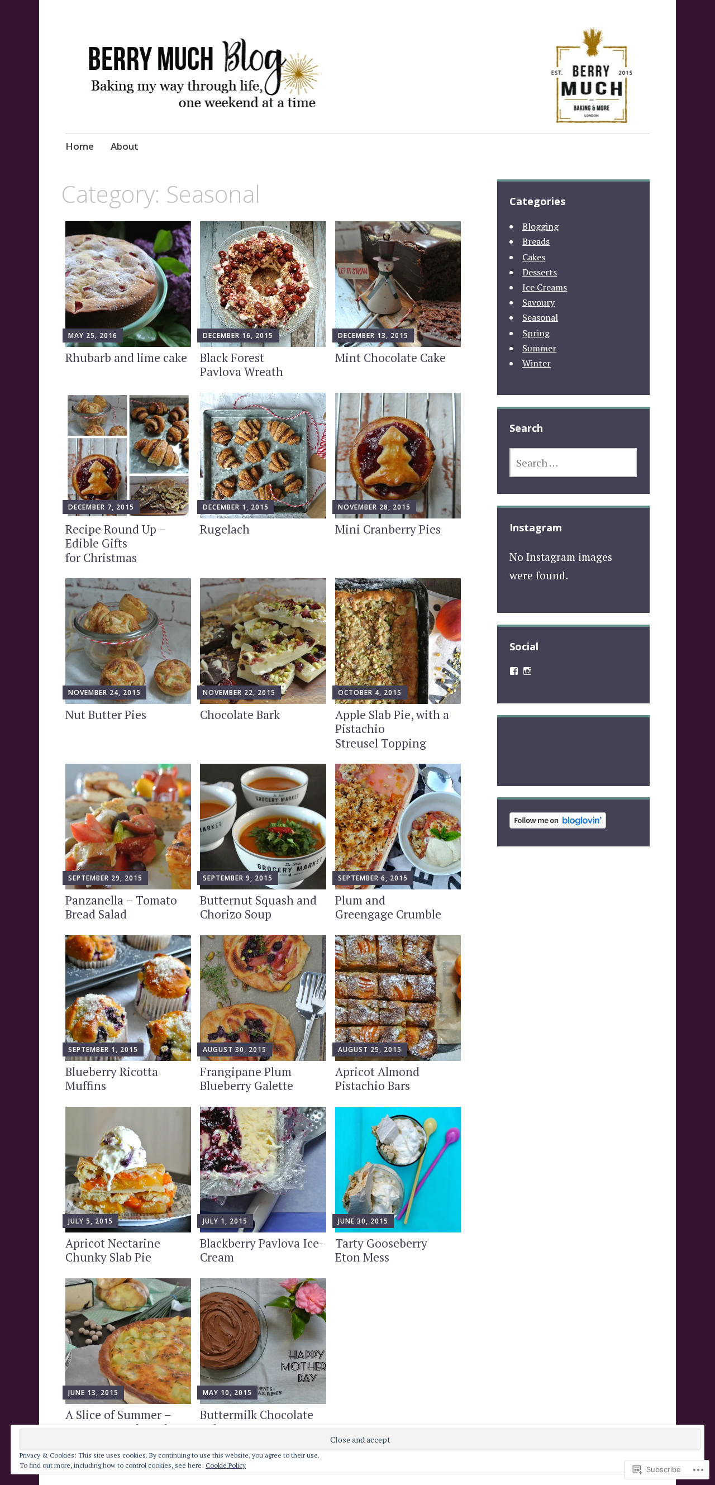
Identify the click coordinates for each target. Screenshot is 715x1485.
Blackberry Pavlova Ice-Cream (262, 1250)
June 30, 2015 (363, 1221)
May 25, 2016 (92, 335)
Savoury (538, 302)
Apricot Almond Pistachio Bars (377, 1078)
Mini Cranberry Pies (388, 529)
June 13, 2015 (93, 1392)
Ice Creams (544, 287)
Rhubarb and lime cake (126, 357)
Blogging (540, 226)
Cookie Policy (226, 1465)
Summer (539, 348)
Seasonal (540, 317)
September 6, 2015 (373, 878)
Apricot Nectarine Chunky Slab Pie (112, 1250)
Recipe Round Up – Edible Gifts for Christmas (115, 543)
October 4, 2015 (370, 692)
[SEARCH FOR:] (573, 462)
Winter (536, 363)
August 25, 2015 (370, 1049)
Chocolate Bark (240, 714)
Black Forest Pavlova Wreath (241, 364)
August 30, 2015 (234, 1049)
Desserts (539, 272)
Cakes (533, 257)
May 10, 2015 (227, 1392)
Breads (536, 241)
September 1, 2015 (103, 1049)
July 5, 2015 (90, 1221)
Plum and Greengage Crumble (388, 907)
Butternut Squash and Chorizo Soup (258, 907)
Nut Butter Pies (105, 714)
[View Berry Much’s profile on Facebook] (513, 671)
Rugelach (225, 529)
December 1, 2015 (236, 507)
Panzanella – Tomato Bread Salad (121, 907)
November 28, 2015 (374, 507)
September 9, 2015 (238, 878)
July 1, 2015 (225, 1221)
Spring (536, 333)
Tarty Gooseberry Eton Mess (381, 1250)
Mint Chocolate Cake (390, 357)
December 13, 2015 (373, 335)
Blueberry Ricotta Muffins (111, 1078)
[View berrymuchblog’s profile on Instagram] (527, 671)
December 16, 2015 (238, 335)
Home (79, 146)
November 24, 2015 (104, 692)
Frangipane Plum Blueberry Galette (246, 1078)
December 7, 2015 (101, 507)
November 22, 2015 (239, 692)
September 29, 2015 (105, 878)
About (125, 146)
